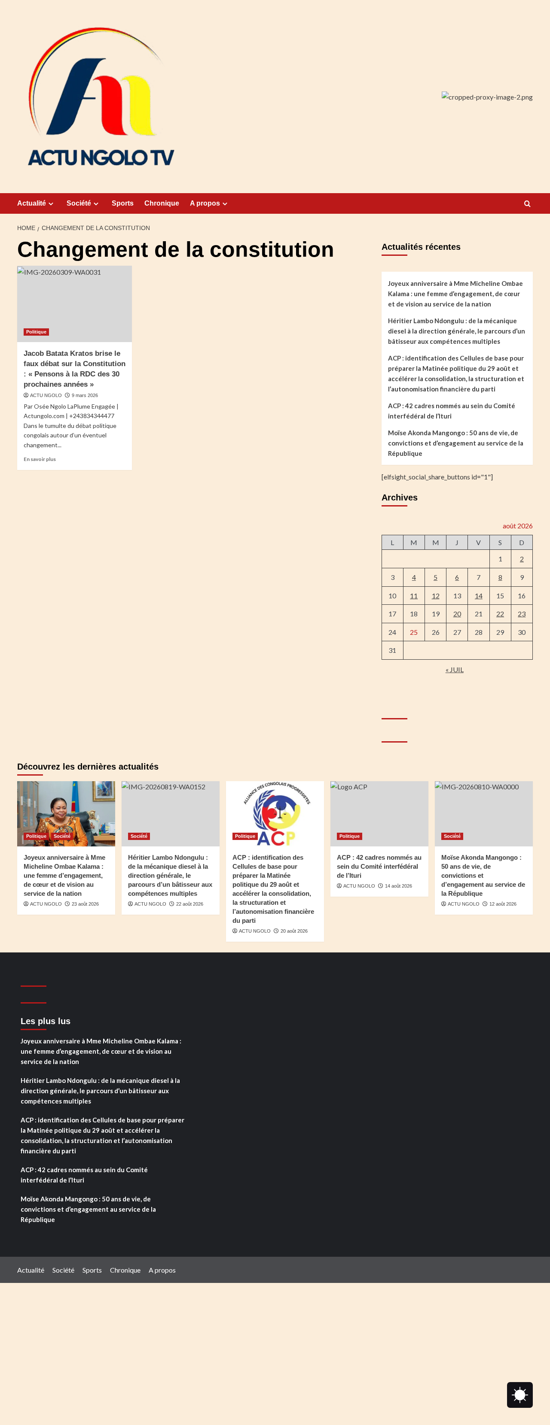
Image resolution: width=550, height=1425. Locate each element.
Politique (36, 331)
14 (479, 595)
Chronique (161, 203)
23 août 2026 (85, 904)
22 (500, 613)
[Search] (527, 204)
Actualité (31, 203)
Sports (123, 203)
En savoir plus (40, 459)
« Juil (455, 669)
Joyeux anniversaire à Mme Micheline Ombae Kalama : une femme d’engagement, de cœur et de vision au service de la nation (455, 293)
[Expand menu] (51, 203)
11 (414, 595)
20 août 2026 (294, 931)
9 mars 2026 (85, 395)
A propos (205, 203)
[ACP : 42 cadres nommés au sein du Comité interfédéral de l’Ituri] (379, 813)
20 (457, 613)
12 (436, 595)
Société (79, 203)
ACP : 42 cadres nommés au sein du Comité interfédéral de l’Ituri (451, 411)
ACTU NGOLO (46, 395)
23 (522, 613)
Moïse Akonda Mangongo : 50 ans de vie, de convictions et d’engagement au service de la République (455, 443)
